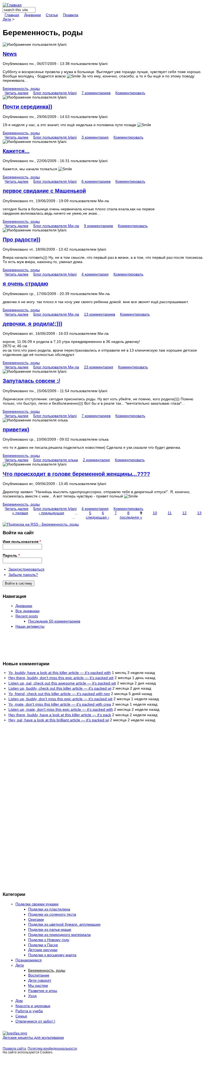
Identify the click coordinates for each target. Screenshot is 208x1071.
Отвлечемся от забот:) (35, 1021)
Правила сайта (14, 1048)
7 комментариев (96, 93)
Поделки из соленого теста (52, 914)
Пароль (11, 555)
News (10, 54)
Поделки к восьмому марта (52, 955)
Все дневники (27, 611)
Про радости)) (21, 240)
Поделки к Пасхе (43, 945)
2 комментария (96, 460)
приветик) (16, 430)
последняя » (131, 517)
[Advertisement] (24, 644)
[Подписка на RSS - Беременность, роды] (41, 524)
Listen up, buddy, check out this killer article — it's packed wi (59, 688)
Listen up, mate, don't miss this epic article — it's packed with (60, 709)
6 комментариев (96, 181)
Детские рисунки (42, 950)
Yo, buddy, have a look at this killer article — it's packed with (59, 672)
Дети (7, 19)
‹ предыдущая (51, 513)
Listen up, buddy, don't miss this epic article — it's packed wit (60, 699)
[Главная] (12, 5)
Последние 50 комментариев (54, 621)
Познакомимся (28, 960)
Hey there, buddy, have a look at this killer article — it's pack (59, 715)
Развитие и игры (42, 990)
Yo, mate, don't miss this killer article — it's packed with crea (59, 704)
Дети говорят (39, 980)
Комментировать (130, 93)
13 (199, 513)
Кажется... (16, 151)
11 (170, 513)
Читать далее (16, 93)
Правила (70, 15)
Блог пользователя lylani (55, 93)
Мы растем (38, 985)
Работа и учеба (29, 1011)
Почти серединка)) (27, 107)
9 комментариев (98, 226)
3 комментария (95, 137)
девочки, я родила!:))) (32, 324)
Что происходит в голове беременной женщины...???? (76, 474)
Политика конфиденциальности (52, 1048)
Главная (12, 15)
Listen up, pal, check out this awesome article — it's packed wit (62, 683)
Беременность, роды (21, 88)
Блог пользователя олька (55, 460)
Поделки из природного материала (59, 934)
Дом (19, 1000)
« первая (20, 513)
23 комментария (98, 367)
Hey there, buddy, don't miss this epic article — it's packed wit (60, 678)
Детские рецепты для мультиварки (33, 1037)
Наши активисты (29, 626)
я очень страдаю (25, 284)
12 (184, 513)
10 (155, 513)
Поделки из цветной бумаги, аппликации (64, 924)
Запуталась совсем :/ (31, 381)
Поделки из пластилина (49, 909)
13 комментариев (99, 314)
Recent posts (26, 616)
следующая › (97, 517)
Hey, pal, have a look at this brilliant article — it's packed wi (58, 720)
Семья (21, 1016)
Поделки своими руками (36, 904)
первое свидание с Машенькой (44, 191)
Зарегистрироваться (26, 569)
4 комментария (95, 274)
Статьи (52, 15)
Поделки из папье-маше (49, 929)
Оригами (36, 919)
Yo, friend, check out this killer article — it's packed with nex (59, 694)
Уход (32, 996)
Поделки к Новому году (48, 940)
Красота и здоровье (32, 1006)
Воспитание (38, 975)
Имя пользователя (22, 541)
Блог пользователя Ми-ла (56, 226)
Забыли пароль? (23, 574)
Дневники (32, 15)
